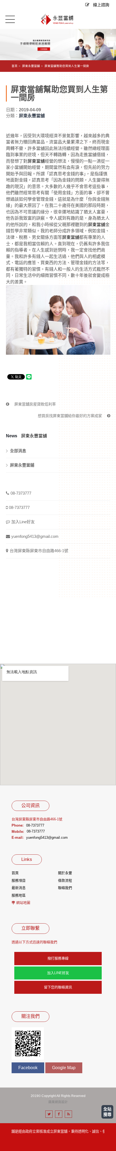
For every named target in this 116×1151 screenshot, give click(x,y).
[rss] (68, 1114)
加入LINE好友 (58, 973)
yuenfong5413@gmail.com (35, 536)
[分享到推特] (49, 1114)
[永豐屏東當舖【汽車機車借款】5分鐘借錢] (58, 44)
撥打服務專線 (58, 958)
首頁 (15, 66)
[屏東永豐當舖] (58, 19)
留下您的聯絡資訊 (58, 987)
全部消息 (18, 450)
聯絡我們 (65, 888)
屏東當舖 (36, 161)
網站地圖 (23, 903)
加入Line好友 (23, 521)
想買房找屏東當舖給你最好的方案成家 (70, 416)
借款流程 (65, 880)
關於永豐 (65, 873)
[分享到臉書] (58, 1114)
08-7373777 (21, 493)
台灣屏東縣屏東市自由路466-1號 (39, 550)
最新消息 (19, 888)
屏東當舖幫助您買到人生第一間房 (67, 66)
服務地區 (19, 895)
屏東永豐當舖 (31, 66)
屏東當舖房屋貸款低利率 (34, 404)
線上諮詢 (100, 4)
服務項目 (19, 880)
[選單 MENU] (10, 19)
